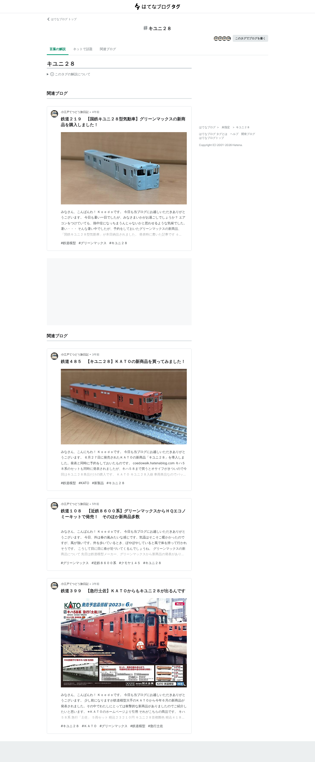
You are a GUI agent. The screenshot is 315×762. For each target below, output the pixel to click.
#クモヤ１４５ (129, 563)
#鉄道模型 (68, 243)
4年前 (95, 112)
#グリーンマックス (93, 243)
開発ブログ (248, 134)
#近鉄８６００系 (104, 563)
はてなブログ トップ (64, 19)
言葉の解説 (58, 49)
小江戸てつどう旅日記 (75, 112)
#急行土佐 (155, 726)
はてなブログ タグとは (213, 134)
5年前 (95, 504)
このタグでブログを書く (250, 38)
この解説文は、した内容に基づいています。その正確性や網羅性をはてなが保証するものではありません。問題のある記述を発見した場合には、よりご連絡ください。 (68, 75)
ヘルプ (234, 134)
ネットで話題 (82, 49)
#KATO (84, 483)
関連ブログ (108, 49)
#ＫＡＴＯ (89, 726)
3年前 (95, 354)
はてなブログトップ (211, 138)
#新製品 (98, 483)
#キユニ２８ (118, 243)
